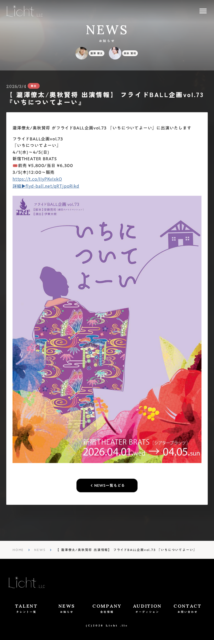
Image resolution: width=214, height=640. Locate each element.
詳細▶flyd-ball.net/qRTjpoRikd (46, 186)
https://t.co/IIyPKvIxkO (37, 179)
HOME (18, 549)
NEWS (39, 549)
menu (203, 11)
